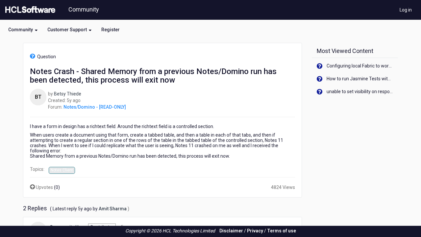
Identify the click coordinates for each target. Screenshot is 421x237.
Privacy (255, 230)
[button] (22, 30)
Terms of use (281, 230)
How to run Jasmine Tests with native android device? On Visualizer (360, 78)
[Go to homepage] (29, 10)
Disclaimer (231, 230)
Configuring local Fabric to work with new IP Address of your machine (360, 65)
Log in (406, 10)
